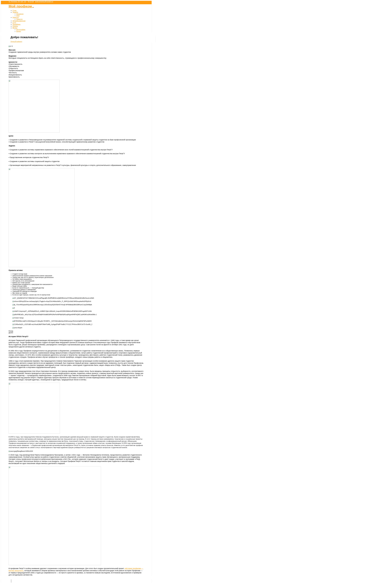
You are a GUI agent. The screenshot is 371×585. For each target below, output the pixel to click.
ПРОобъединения (18, 21)
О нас (14, 10)
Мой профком (20, 6)
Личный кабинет (16, 41)
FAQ (17, 16)
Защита (15, 12)
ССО (14, 22)
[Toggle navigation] (33, 7)
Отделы (15, 26)
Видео (18, 31)
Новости (15, 17)
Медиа (14, 28)
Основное (19, 14)
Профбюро (16, 24)
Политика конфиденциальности (23, 582)
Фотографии (20, 29)
